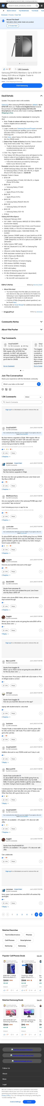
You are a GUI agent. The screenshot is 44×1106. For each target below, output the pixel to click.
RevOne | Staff (37, 285)
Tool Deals (35, 10)
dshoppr (9, 693)
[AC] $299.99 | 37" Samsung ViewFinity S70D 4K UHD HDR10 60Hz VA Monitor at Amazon (10, 1020)
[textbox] (19, 384)
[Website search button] (37, 5)
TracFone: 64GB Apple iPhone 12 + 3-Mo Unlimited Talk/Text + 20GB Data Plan (28, 976)
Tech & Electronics (12, 935)
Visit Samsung (22, 86)
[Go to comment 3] (23, 370)
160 (7, 69)
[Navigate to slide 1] (19, 63)
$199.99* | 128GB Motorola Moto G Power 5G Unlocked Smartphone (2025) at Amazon (10, 976)
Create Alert (13, 26)
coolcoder (10, 526)
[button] (9, 69)
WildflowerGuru (12, 496)
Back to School (11, 10)
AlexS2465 (10, 582)
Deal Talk (18, 15)
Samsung (5, 105)
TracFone (24, 986)
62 (24, 990)
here (9, 137)
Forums (11, 15)
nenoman (39, 312)
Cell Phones (9, 940)
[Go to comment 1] (20, 370)
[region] (22, 1096)
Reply (13, 453)
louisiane (9, 723)
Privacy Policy (6, 1095)
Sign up (8, 409)
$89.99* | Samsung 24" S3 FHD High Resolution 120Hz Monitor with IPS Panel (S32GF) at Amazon (28, 1020)
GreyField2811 (13, 344)
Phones (29, 935)
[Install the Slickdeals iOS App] (22, 1061)
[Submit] (4, 402)
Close (29, 1102)
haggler (9, 560)
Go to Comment (8, 366)
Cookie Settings (15, 1102)
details (35, 105)
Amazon (5, 986)
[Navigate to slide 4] (24, 63)
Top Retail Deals (24, 10)
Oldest (27, 397)
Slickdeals (4, 15)
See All (39, 956)
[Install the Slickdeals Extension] (22, 1049)
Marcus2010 (10, 661)
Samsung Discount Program (26, 128)
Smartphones (25, 940)
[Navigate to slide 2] (21, 63)
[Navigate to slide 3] (23, 63)
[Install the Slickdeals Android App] (22, 1055)
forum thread (19, 305)
